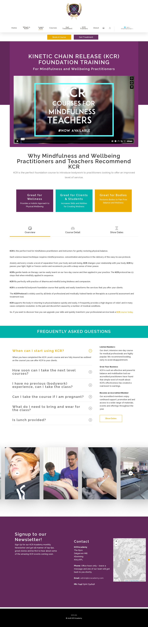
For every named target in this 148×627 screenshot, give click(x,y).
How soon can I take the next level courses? (44, 371)
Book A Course (59, 37)
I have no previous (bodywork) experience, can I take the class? (42, 385)
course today (124, 312)
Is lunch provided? (29, 420)
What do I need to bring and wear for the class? (46, 408)
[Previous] (17, 473)
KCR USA (74, 615)
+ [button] (116, 541)
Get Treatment (86, 37)
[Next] (130, 473)
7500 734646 (89, 584)
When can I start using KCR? (38, 351)
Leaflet (126, 580)
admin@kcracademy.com (92, 578)
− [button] (116, 544)
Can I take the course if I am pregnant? (48, 397)
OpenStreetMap (134, 580)
